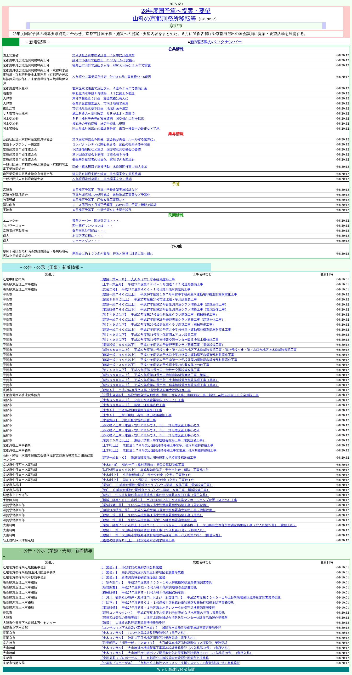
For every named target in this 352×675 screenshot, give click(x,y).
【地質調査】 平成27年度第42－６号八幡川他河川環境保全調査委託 (148, 587)
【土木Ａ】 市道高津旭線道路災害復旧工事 (131, 410)
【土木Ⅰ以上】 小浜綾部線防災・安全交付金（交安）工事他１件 (145, 475)
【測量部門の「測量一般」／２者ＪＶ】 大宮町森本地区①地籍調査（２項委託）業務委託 (163, 643)
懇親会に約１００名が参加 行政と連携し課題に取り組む (112, 253)
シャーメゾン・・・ (86, 240)
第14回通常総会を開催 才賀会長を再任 (100, 154)
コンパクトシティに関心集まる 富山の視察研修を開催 (111, 144)
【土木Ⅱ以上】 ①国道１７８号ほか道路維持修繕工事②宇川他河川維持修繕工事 (156, 445)
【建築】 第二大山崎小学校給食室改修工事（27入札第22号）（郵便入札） (153, 530)
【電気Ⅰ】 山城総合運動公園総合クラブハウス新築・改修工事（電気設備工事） (156, 485)
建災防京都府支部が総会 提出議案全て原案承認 (106, 174)
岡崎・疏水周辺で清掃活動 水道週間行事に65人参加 (109, 166)
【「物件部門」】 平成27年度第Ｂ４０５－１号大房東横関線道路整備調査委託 (156, 582)
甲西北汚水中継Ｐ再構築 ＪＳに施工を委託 (103, 93)
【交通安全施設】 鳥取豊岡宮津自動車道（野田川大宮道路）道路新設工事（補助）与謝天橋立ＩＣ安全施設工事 (179, 395)
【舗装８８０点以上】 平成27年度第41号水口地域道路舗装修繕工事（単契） (154, 375)
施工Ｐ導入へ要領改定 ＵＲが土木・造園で (103, 113)
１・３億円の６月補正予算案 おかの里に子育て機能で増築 (114, 205)
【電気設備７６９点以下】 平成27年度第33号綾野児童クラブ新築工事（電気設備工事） (162, 344)
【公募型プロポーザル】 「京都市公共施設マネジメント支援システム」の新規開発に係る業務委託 (170, 663)
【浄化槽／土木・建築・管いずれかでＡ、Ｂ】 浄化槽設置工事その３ (149, 425)
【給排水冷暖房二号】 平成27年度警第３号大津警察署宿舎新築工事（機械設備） (157, 510)
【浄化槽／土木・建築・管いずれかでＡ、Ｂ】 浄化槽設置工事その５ (149, 435)
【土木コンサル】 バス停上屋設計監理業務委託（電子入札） (143, 633)
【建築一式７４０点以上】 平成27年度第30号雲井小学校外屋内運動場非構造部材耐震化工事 (165, 329)
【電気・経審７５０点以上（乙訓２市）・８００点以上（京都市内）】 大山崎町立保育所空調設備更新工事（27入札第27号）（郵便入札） (198, 525)
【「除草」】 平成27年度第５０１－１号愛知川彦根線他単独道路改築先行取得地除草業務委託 (167, 602)
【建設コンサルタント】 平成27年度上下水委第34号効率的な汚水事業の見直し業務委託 (162, 612)
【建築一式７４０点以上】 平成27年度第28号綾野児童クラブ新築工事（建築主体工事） (162, 319)
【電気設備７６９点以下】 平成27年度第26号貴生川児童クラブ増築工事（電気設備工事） (164, 309)
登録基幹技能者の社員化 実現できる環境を (103, 159)
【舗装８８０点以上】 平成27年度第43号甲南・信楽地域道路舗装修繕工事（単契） (159, 385)
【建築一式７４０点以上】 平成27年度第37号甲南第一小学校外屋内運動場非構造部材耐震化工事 (168, 360)
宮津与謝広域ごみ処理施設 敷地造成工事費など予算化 (111, 194)
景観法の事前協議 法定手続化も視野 (98, 123)
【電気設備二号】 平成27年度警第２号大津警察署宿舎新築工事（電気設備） (154, 505)
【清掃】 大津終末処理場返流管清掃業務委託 (132, 622)
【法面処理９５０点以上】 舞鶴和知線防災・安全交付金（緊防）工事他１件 (154, 470)
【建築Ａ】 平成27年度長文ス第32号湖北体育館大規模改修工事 (145, 390)
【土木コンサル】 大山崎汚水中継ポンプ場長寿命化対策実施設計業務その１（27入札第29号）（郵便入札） (176, 653)
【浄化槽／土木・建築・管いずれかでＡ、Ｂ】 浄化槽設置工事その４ (149, 430)
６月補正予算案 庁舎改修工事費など (98, 200)
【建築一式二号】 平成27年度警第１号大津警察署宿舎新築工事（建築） (151, 515)
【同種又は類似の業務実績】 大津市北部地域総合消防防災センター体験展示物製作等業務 (163, 617)
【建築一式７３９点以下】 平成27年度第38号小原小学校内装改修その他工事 (154, 365)
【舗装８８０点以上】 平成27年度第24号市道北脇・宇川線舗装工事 (148, 299)
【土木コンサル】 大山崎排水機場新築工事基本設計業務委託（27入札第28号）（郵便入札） (165, 648)
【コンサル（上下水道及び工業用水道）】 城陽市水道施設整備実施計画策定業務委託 (160, 627)
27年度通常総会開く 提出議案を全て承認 (102, 179)
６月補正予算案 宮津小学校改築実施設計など (105, 189)
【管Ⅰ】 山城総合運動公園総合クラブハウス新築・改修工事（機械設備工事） (155, 490)
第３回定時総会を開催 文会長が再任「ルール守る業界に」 (114, 139)
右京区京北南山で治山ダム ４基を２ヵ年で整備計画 (109, 88)
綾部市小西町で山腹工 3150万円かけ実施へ (103, 60)
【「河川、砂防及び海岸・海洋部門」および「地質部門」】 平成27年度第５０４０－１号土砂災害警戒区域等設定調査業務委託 (190, 597)
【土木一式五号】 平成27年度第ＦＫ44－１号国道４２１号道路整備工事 (151, 284)
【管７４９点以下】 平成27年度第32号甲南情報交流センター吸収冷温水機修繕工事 (159, 339)
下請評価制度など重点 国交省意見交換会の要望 (106, 149)
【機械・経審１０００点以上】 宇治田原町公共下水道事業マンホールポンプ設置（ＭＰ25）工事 (168, 500)
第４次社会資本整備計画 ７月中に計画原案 (103, 55)
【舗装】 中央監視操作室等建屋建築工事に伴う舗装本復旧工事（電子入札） (154, 495)
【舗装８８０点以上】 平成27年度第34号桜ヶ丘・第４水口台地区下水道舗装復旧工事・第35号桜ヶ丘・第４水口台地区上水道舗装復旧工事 (198, 350)
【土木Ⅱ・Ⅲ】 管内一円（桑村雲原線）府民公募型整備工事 (142, 465)
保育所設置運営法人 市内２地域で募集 (100, 103)
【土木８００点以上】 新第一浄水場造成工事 (132, 405)
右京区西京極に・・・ (87, 235)
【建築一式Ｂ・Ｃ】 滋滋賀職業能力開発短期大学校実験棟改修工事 (148, 457)
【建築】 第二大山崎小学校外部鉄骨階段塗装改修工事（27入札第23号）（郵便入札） (161, 535)
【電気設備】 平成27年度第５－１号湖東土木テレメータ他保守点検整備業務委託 (157, 607)
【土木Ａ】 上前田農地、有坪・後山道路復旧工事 (135, 415)
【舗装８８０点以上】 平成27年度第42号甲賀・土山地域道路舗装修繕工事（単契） (159, 380)
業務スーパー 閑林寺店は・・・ (95, 220)
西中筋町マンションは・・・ (92, 225)
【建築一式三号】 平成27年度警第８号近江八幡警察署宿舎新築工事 (148, 520)
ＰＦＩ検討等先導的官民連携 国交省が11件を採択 (108, 118)
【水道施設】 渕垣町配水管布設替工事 (128, 420)
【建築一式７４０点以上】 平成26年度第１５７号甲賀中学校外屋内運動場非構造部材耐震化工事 (168, 294)
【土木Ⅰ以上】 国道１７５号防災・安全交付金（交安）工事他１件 (147, 480)
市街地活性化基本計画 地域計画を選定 (100, 108)
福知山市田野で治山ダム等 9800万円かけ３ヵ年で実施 (111, 65)
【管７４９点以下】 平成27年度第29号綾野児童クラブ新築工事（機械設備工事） (158, 324)
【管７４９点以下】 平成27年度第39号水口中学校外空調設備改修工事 (150, 370)
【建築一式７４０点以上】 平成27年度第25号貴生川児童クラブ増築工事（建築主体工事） (164, 304)
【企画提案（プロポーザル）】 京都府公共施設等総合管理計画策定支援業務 (154, 658)
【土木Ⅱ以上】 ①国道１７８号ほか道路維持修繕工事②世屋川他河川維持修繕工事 (158, 450)
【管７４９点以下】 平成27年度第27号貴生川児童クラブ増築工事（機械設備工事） (159, 314)
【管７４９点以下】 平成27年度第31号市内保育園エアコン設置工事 (148, 334)
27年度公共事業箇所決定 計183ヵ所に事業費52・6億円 (111, 77)
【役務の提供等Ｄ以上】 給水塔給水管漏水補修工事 (137, 540)
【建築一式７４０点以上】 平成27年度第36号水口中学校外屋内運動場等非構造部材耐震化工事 (167, 355)
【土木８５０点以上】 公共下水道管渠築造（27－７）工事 (142, 400)
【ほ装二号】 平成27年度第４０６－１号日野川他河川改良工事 (145, 289)
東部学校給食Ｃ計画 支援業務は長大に (100, 98)
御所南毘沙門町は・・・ (89, 230)
